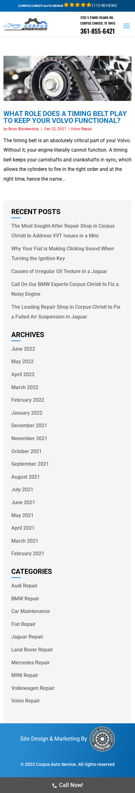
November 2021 (29, 438)
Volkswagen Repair (33, 688)
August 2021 (25, 477)
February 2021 (27, 554)
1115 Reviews (104, 5)
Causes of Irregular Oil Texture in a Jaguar (59, 271)
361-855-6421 (97, 31)
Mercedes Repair (30, 663)
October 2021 (26, 451)
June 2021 (23, 502)
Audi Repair (24, 586)
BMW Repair (25, 599)
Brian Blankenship (23, 129)
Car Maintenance (30, 611)
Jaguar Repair (27, 637)
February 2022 (27, 400)
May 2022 (22, 361)
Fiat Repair (23, 624)
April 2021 (23, 528)
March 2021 (24, 541)
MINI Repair (24, 675)
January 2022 (26, 413)
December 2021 (29, 426)
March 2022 (24, 387)
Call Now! (71, 785)
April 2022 (23, 374)
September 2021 (30, 464)
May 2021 (22, 515)
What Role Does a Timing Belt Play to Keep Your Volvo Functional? (65, 117)
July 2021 (22, 490)
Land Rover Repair (32, 650)
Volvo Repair (81, 129)
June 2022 (23, 349)
